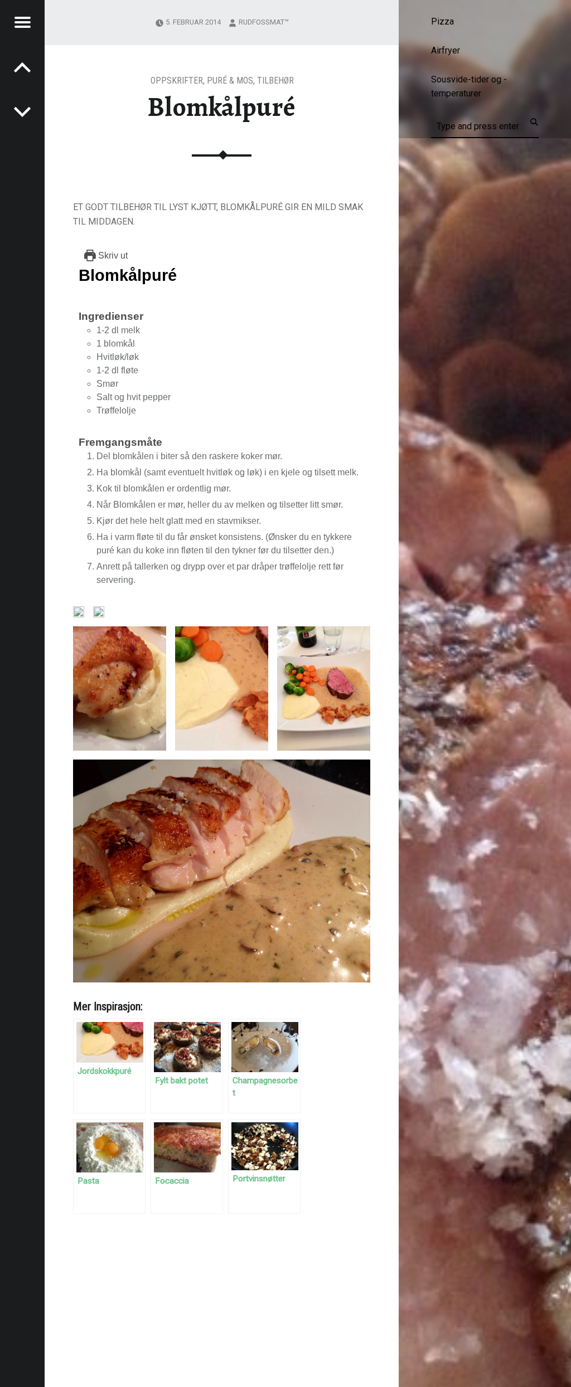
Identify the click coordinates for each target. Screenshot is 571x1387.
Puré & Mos (230, 80)
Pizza (442, 21)
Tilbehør (275, 80)
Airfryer (445, 50)
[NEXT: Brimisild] (22, 67)
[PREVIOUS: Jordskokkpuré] (22, 111)
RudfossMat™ (264, 22)
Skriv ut (112, 255)
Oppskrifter (177, 80)
